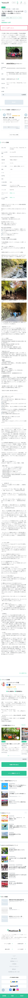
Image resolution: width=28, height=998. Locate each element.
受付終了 (22, 995)
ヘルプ (14, 956)
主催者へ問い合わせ (14, 764)
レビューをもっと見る (14, 134)
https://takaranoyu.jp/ (6, 364)
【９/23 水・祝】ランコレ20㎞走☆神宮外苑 (17, 859)
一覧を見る (23, 725)
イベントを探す (7, 943)
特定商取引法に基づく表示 (14, 971)
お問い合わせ (14, 958)
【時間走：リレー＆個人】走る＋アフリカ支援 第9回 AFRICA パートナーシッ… (18, 826)
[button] (9, 755)
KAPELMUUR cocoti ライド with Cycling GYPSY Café (17, 875)
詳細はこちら (12, 193)
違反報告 (25, 759)
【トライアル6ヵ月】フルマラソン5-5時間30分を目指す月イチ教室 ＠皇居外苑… (17, 867)
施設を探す (7, 949)
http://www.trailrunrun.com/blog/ (16, 156)
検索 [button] (17, 3)
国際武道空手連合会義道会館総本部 (16, 899)
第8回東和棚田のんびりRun (15, 834)
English (14, 2)
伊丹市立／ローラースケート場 (15, 916)
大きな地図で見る (23, 673)
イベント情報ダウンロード (14, 773)
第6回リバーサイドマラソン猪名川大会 (17, 801)
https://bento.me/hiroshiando (18, 684)
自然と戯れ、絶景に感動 (8, 117)
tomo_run (9, 114)
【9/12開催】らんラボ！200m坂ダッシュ (17, 794)
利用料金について (14, 961)
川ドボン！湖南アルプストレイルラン (10, 127)
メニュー (25, 3)
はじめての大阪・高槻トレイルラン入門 (10, 743)
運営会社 (14, 969)
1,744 (12, 688)
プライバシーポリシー (14, 966)
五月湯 (10, 908)
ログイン (21, 3)
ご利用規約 (14, 963)
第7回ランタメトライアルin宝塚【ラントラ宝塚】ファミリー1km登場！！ (17, 786)
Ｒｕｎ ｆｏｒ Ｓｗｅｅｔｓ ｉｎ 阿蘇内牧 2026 (17, 818)
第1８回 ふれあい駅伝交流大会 (15, 883)
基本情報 (4, 995)
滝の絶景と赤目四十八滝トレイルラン (17, 849)
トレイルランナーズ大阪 (12, 682)
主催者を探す (21, 943)
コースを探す (21, 949)
